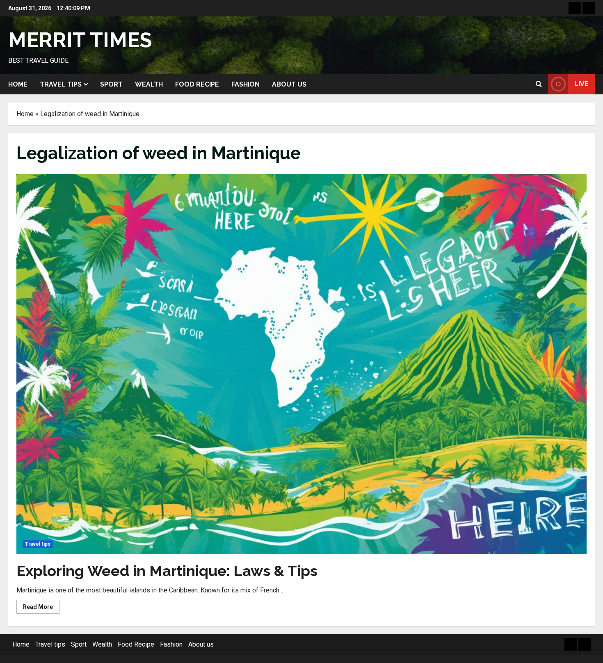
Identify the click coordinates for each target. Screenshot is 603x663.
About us (289, 84)
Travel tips (61, 84)
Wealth (149, 84)
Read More (41, 608)
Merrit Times (80, 40)
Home (17, 84)
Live (581, 84)
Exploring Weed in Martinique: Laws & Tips (166, 570)
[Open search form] (539, 84)
